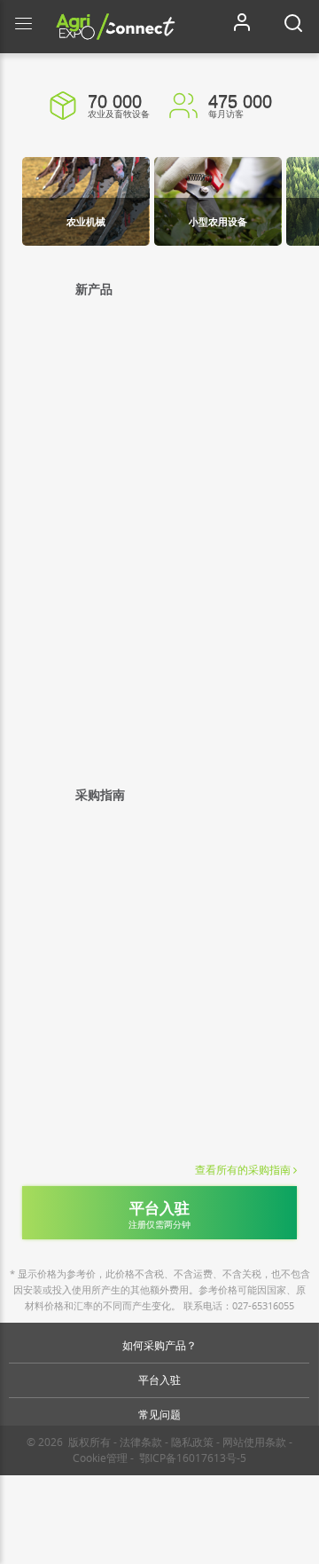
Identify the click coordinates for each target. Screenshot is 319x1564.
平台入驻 (159, 1379)
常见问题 (159, 1414)
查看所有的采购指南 (243, 1170)
